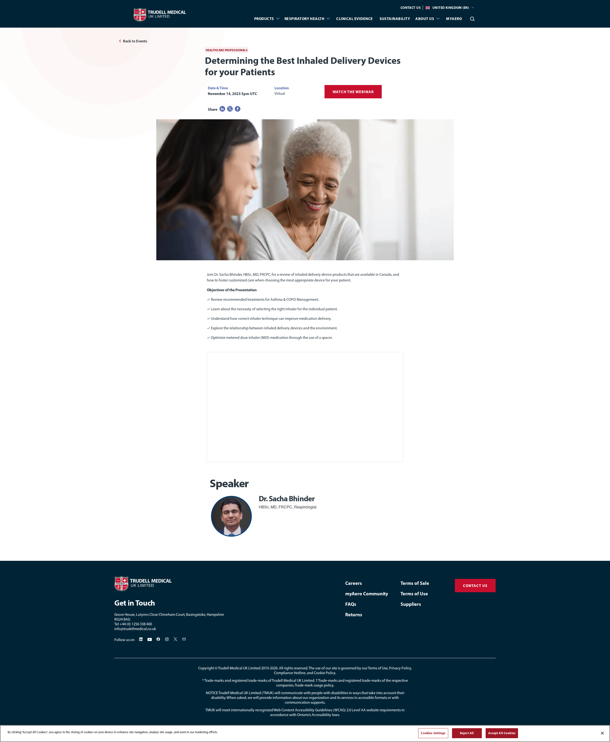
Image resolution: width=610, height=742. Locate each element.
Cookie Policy (324, 673)
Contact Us (411, 7)
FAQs (350, 604)
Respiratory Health (305, 18)
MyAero (454, 18)
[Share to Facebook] (237, 109)
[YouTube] (149, 639)
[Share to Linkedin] (222, 109)
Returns (353, 614)
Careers (353, 583)
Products (264, 18)
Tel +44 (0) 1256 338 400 (133, 624)
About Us (424, 18)
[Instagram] (167, 639)
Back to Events (135, 41)
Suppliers (411, 604)
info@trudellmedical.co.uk (135, 629)
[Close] (602, 733)
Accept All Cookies (501, 733)
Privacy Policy (400, 668)
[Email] (184, 639)
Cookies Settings (433, 733)
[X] (175, 639)
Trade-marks (214, 680)
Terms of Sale (415, 583)
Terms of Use (414, 594)
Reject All (467, 733)
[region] (305, 733)
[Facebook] (158, 639)
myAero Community (366, 594)
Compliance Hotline (289, 673)
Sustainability (395, 18)
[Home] (150, 583)
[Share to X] (230, 109)
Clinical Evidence (354, 18)
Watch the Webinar (353, 91)
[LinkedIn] (140, 639)
